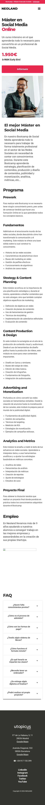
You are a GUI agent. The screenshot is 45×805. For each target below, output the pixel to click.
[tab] (22, 606)
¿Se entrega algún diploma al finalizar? (19, 682)
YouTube (22, 781)
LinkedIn (22, 769)
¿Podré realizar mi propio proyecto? (18, 693)
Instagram (22, 772)
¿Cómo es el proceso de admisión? (18, 617)
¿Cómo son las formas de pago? (18, 627)
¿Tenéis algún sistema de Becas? (18, 639)
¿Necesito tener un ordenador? (18, 671)
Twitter (22, 778)
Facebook (23, 775)
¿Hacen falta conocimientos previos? (18, 606)
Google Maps (22, 742)
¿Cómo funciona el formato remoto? (18, 649)
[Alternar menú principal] (39, 8)
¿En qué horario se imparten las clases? (18, 660)
